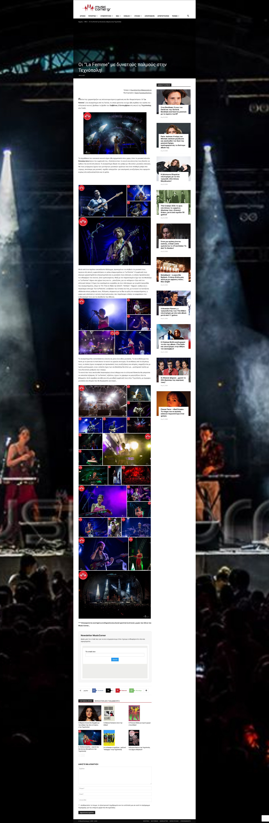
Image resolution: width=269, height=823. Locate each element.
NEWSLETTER (164, 821)
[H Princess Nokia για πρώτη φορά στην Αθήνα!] (140, 713)
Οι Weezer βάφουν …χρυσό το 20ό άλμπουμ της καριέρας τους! (173, 380)
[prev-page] (79, 755)
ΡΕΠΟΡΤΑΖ (92, 16)
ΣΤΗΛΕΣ (137, 16)
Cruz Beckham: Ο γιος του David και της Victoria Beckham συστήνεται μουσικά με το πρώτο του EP (173, 110)
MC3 (85, 22)
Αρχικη (82, 16)
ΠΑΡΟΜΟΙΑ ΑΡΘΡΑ (86, 701)
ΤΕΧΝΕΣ (174, 16)
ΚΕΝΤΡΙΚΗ (146, 821)
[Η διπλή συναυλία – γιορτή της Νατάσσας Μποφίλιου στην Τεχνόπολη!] (89, 737)
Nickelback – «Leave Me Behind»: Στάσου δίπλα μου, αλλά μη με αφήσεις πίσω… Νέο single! (172, 278)
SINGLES (127, 16)
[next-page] (83, 755)
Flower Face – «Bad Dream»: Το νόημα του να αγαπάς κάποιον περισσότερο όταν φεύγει (172, 412)
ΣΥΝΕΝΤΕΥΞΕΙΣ (106, 16)
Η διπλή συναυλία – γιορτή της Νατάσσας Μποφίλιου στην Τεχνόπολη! (88, 749)
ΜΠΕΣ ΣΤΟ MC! (174, 821)
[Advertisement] (152, 8)
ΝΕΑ (117, 16)
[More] (146, 690)
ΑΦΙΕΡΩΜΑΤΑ (150, 16)
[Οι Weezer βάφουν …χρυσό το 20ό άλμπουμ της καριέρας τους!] (174, 370)
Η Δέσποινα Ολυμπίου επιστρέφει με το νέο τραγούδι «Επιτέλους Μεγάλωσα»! (170, 177)
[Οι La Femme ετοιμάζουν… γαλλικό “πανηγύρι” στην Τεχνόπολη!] (115, 738)
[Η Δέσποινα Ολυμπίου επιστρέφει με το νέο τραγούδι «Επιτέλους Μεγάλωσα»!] (174, 168)
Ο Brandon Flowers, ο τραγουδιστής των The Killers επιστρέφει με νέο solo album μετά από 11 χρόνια (173, 312)
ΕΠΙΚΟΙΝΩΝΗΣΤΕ (186, 821)
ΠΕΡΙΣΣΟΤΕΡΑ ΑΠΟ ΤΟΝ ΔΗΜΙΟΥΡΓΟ (107, 701)
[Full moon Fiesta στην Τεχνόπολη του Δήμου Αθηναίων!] (140, 738)
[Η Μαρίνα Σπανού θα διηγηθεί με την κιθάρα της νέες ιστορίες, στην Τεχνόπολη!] (89, 713)
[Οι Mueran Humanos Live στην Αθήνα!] (115, 713)
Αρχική (80, 22)
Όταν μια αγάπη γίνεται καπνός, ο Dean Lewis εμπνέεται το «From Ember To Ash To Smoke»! (173, 244)
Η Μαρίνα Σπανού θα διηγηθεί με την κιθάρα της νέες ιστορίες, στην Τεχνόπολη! (89, 725)
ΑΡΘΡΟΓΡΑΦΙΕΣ (163, 16)
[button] (188, 16)
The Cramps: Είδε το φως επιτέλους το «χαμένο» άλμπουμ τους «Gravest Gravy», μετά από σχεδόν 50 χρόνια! (172, 210)
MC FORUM (154, 821)
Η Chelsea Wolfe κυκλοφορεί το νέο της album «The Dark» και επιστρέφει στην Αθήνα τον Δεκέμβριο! (173, 345)
